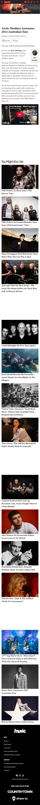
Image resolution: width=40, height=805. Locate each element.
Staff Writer (23, 36)
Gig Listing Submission (10, 767)
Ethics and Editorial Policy (10, 751)
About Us (6, 741)
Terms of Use (7, 748)
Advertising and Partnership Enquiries (13, 763)
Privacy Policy (7, 744)
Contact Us (6, 770)
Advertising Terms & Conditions (12, 755)
